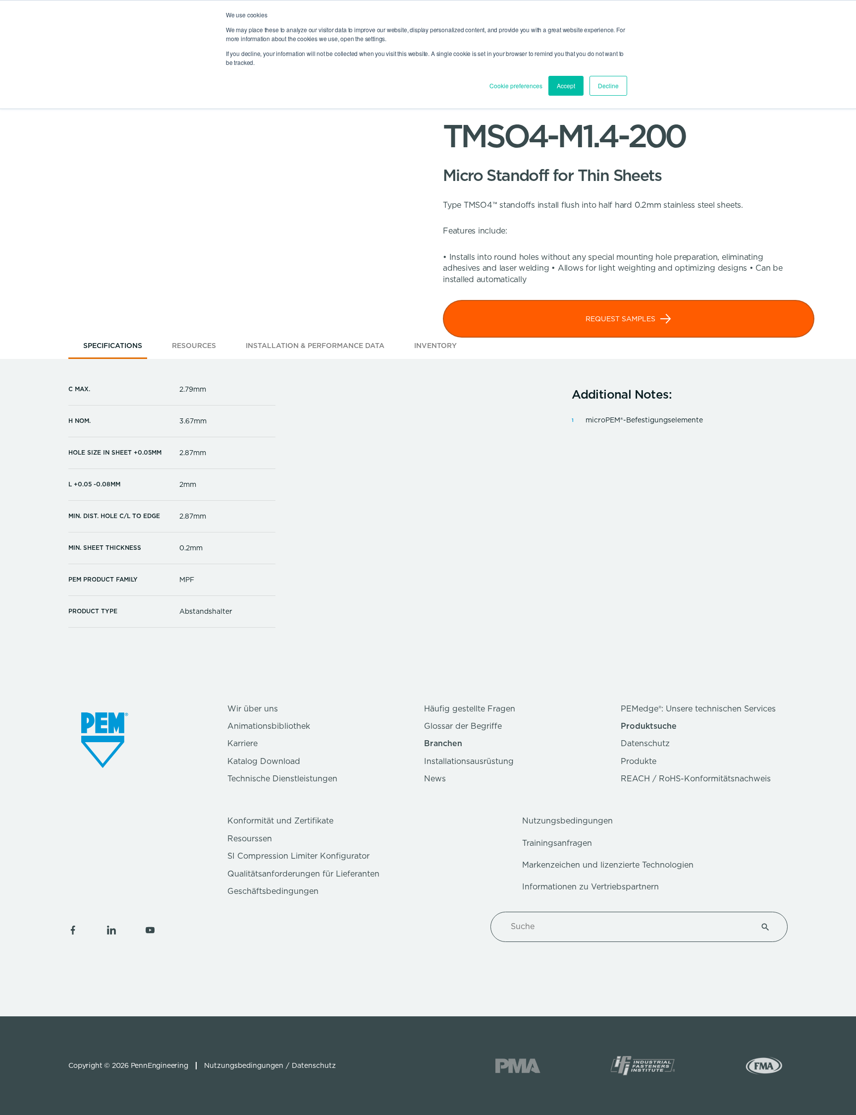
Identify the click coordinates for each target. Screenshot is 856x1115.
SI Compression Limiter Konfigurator (298, 856)
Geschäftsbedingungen (273, 891)
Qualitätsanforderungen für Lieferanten (303, 874)
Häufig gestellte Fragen (469, 708)
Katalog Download (263, 761)
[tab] (112, 349)
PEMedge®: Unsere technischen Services (698, 708)
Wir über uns (252, 708)
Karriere (242, 743)
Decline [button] (608, 85)
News (435, 778)
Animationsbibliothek (268, 726)
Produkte (638, 761)
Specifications (112, 346)
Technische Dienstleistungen (282, 778)
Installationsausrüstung (469, 761)
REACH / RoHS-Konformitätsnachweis (696, 778)
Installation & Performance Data (315, 346)
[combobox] (627, 926)
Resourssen (249, 838)
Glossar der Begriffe (463, 726)
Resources (194, 346)
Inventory (435, 346)
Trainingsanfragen (557, 843)
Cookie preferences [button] (515, 85)
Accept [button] (566, 85)
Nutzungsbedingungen (567, 820)
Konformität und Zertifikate (280, 820)
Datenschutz (645, 743)
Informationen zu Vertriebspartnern (590, 886)
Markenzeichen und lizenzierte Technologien (608, 865)
